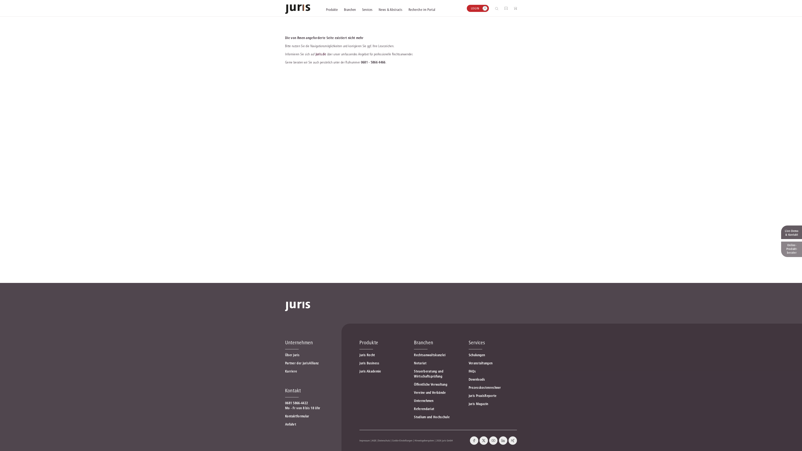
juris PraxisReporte (483, 396)
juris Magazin (478, 404)
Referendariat (424, 409)
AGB (374, 440)
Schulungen (477, 355)
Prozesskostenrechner (485, 387)
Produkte (368, 343)
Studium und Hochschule (432, 417)
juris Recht (367, 355)
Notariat (420, 363)
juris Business (369, 363)
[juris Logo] (297, 9)
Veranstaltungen (481, 363)
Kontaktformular (297, 416)
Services (477, 343)
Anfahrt (290, 424)
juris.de (321, 54)
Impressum (364, 440)
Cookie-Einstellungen (402, 440)
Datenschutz (384, 440)
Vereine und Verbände (430, 392)
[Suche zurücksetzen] (493, 8)
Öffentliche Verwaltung (430, 384)
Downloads (477, 379)
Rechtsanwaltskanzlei (429, 355)
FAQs (472, 371)
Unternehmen (423, 401)
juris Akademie (370, 371)
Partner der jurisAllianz (302, 363)
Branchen (423, 343)
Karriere (291, 371)
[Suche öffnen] (497, 8)
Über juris (292, 355)
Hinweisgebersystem (424, 440)
